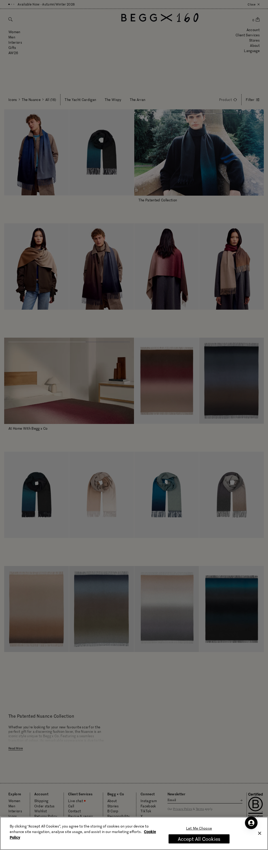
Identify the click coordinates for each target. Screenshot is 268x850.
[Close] (259, 833)
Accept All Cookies (199, 839)
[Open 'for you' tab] (251, 823)
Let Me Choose (199, 828)
